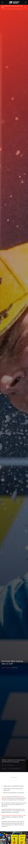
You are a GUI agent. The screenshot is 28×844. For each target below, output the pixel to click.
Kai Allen (3, 796)
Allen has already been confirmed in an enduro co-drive (14, 815)
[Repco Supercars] (14, 2)
